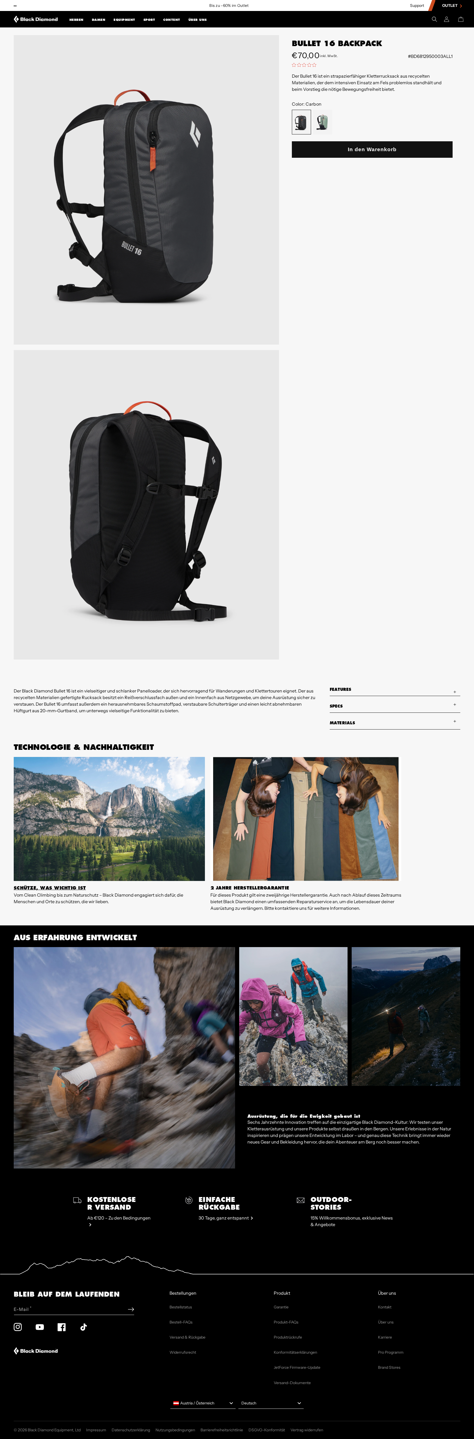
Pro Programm (391, 1352)
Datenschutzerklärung (131, 1429)
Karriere (385, 1337)
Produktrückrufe (288, 1337)
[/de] (36, 19)
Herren (76, 20)
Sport (149, 20)
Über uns (197, 20)
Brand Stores (389, 1367)
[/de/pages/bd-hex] (15, 5)
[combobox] (203, 1403)
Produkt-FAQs (286, 1322)
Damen (99, 20)
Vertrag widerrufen (306, 1429)
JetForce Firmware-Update (297, 1367)
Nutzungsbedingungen (175, 1429)
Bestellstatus (181, 1307)
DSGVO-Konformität (267, 1429)
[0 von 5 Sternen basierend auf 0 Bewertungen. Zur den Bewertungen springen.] (305, 65)
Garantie (281, 1307)
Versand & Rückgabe (187, 1337)
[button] (76, 19)
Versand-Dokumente (292, 1382)
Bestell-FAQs (181, 1322)
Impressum (96, 1429)
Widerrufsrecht (183, 1352)
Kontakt (384, 1307)
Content (171, 20)
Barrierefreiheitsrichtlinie (222, 1429)
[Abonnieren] (131, 1309)
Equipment (124, 20)
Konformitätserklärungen (295, 1352)
